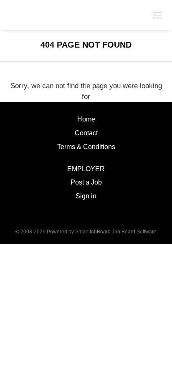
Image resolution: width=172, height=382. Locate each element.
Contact (86, 133)
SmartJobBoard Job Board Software (116, 232)
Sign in (86, 196)
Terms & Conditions (86, 146)
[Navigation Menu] (157, 14)
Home (86, 119)
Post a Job (86, 182)
